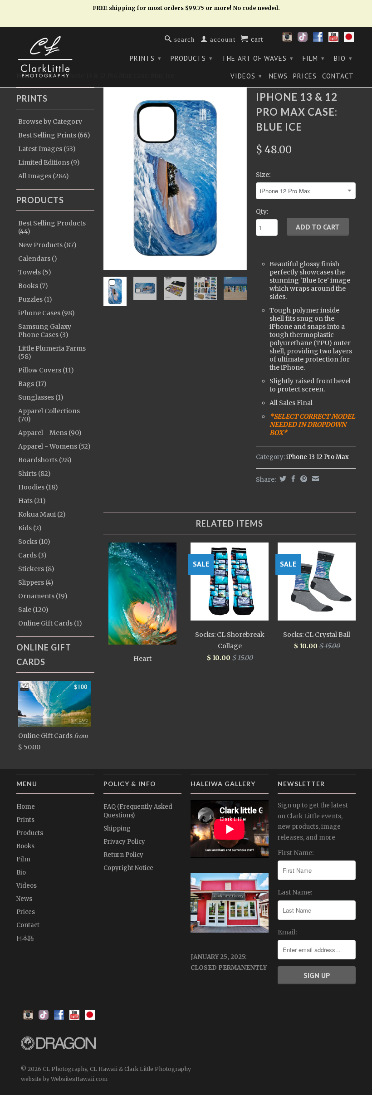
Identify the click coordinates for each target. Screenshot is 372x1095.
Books (25, 846)
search (183, 38)
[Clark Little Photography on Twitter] (303, 39)
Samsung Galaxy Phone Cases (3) (44, 331)
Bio (343, 58)
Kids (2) (30, 528)
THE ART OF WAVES (258, 58)
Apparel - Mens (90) (50, 433)
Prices (305, 76)
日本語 (25, 938)
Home (25, 807)
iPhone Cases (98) (46, 313)
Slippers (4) (36, 582)
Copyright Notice (128, 868)
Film (314, 58)
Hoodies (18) (38, 487)
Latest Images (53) (47, 149)
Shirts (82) (34, 473)
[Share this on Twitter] (281, 478)
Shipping (117, 828)
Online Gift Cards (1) (50, 623)
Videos (246, 76)
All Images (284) (43, 176)
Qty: (262, 211)
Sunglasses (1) (41, 397)
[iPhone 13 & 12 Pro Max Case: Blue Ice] (175, 179)
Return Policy (123, 855)
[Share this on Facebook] (292, 478)
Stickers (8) (36, 569)
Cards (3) (32, 555)
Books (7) (33, 286)
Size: (263, 175)
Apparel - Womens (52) (54, 446)
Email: (287, 932)
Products (192, 58)
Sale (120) (33, 610)
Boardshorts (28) (45, 460)
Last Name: (295, 892)
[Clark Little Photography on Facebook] (318, 39)
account (221, 38)
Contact (338, 76)
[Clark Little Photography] (55, 56)
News (278, 76)
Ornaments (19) (43, 596)
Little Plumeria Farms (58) (52, 352)
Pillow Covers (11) (46, 370)
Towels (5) (34, 272)
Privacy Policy (124, 842)
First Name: (295, 853)
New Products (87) (47, 245)
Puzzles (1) (35, 299)
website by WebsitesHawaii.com (64, 1078)
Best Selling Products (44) (52, 227)
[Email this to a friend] (314, 478)
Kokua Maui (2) (42, 514)
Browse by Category (50, 121)
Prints (146, 58)
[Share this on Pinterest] (302, 478)
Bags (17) (32, 384)
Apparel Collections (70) (49, 415)
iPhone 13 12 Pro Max (317, 457)
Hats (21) (32, 501)
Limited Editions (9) (49, 162)
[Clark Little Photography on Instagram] (287, 39)
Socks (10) (34, 542)
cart (256, 38)
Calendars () (37, 258)
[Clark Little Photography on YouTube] (333, 39)
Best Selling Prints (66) (54, 135)
